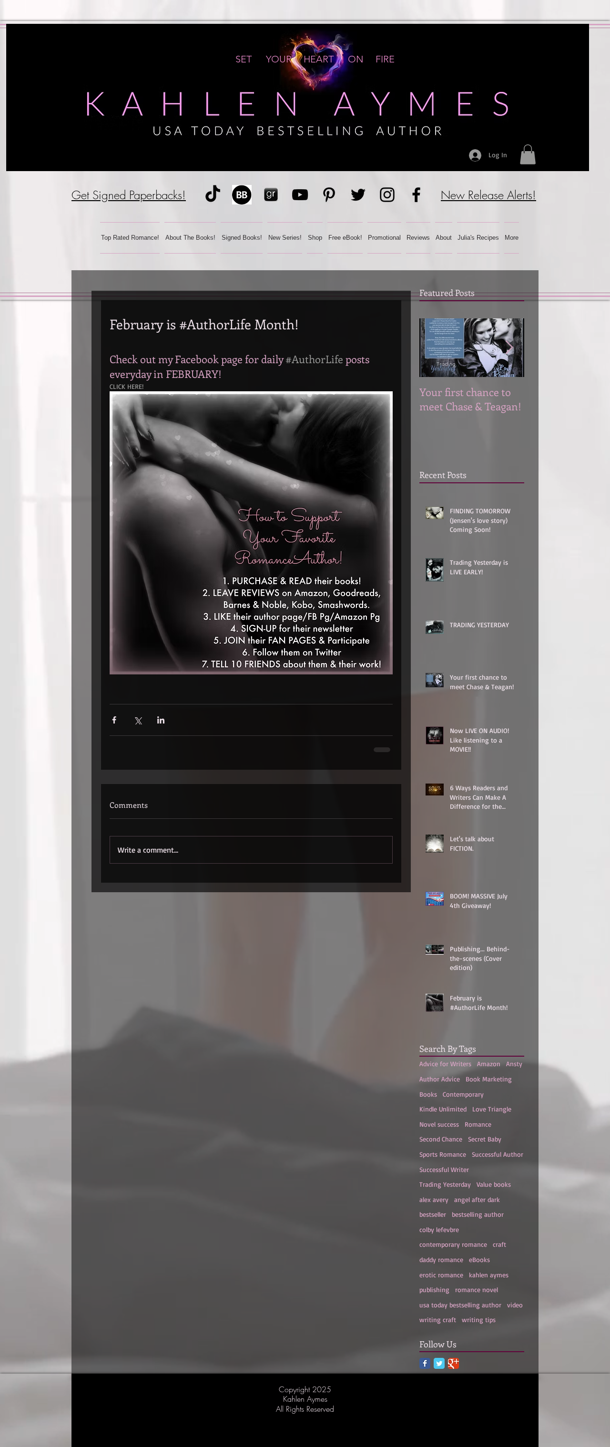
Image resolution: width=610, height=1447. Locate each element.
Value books (494, 1184)
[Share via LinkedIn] (160, 719)
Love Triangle (491, 1109)
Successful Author (497, 1154)
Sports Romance (442, 1154)
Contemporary (463, 1094)
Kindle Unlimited (443, 1109)
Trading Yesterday (445, 1184)
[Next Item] (509, 347)
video (515, 1305)
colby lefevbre (439, 1229)
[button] (527, 154)
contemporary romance (453, 1244)
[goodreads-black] (271, 194)
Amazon (488, 1064)
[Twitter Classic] (439, 1363)
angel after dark (477, 1199)
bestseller (432, 1214)
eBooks (479, 1259)
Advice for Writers (445, 1064)
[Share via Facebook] (114, 719)
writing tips (479, 1319)
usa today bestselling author (460, 1305)
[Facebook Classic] (424, 1363)
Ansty (514, 1064)
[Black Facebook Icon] (416, 194)
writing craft (437, 1319)
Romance (478, 1124)
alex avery (433, 1199)
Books (428, 1094)
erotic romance (441, 1275)
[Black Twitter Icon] (358, 194)
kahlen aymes (488, 1275)
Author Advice (439, 1079)
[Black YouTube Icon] (300, 194)
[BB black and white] (242, 194)
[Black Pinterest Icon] (329, 194)
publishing (434, 1289)
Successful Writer (444, 1169)
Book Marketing (489, 1079)
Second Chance (440, 1139)
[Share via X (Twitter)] (137, 719)
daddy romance (441, 1259)
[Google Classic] (453, 1363)
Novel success (439, 1124)
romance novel (476, 1289)
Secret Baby (484, 1139)
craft (499, 1244)
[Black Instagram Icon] (387, 194)
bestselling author (478, 1214)
